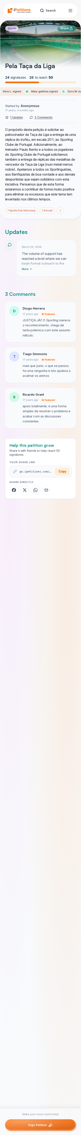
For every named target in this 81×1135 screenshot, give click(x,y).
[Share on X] (24, 490)
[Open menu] (70, 10)
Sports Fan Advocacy (21, 210)
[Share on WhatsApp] (35, 490)
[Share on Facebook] (13, 490)
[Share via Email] (46, 490)
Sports (12, 28)
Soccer (47, 210)
